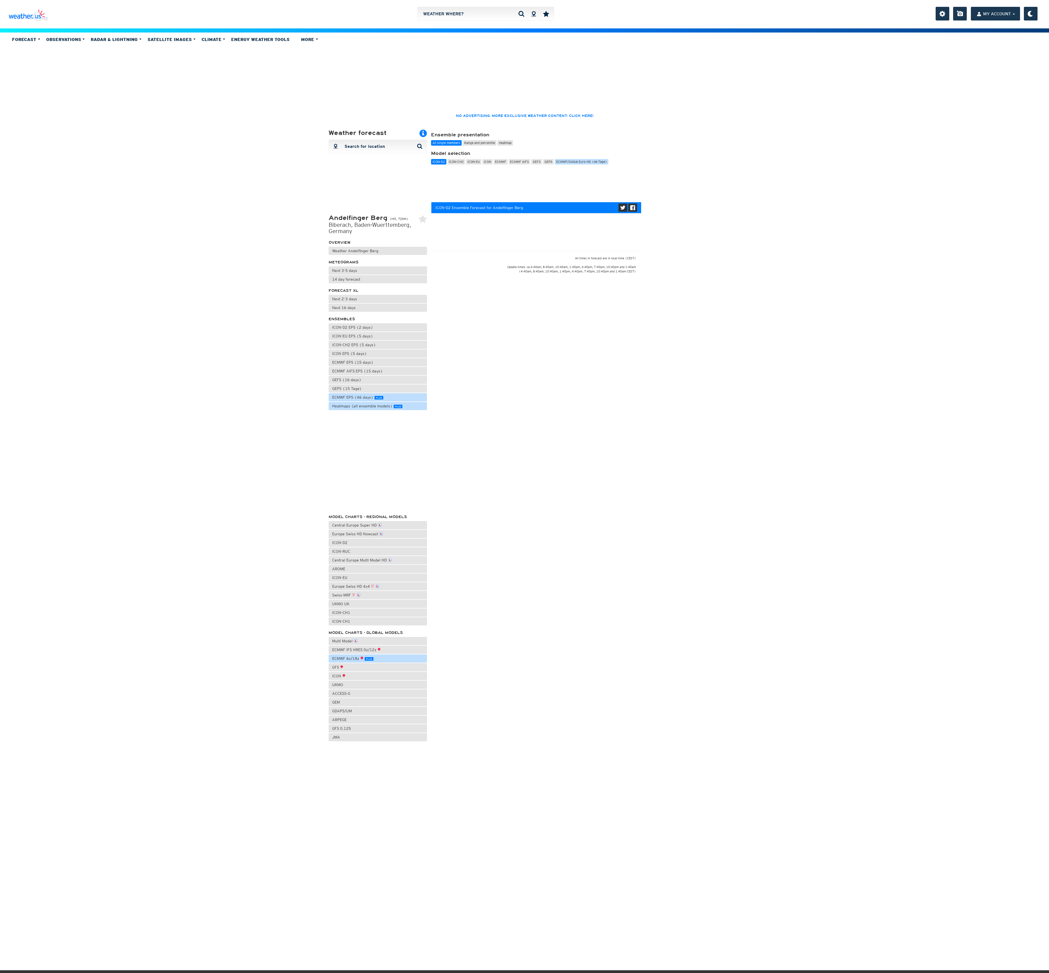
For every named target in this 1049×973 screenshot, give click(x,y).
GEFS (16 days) (346, 380)
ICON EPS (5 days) (349, 353)
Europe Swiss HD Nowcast (355, 534)
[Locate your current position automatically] (533, 13)
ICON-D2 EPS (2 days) (352, 327)
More (308, 39)
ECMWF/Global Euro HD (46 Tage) (581, 162)
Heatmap (505, 143)
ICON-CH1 (341, 612)
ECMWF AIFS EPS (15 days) (357, 371)
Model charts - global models (366, 633)
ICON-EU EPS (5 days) (352, 336)
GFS (336, 667)
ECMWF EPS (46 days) (357, 397)
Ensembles (342, 319)
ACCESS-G (341, 693)
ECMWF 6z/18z (352, 658)
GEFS (537, 162)
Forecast (25, 39)
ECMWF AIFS (519, 162)
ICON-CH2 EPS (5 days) (354, 345)
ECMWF (500, 162)
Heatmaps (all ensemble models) (366, 406)
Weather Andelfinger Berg (355, 251)
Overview (339, 242)
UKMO (337, 685)
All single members (446, 143)
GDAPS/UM (342, 711)
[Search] (521, 13)
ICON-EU (339, 577)
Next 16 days (344, 307)
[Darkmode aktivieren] (1031, 13)
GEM (336, 702)
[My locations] (546, 13)
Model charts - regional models (368, 517)
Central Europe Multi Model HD (360, 560)
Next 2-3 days (344, 299)
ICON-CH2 (456, 162)
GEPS (548, 162)
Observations (64, 39)
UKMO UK (340, 604)
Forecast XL (343, 291)
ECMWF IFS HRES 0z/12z (355, 650)
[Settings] (942, 13)
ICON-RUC (341, 551)
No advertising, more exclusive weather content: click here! (524, 116)
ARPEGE (339, 720)
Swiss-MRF (342, 595)
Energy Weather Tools (260, 39)
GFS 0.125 (341, 728)
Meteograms (344, 262)
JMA (336, 737)
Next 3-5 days (344, 270)
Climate (212, 39)
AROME (338, 569)
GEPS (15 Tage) (347, 388)
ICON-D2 (339, 542)
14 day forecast (346, 279)
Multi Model (343, 641)
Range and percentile (479, 143)
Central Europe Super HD (355, 525)
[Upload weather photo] (960, 13)
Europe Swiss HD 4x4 (351, 586)
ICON (337, 676)
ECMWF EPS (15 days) (352, 362)
